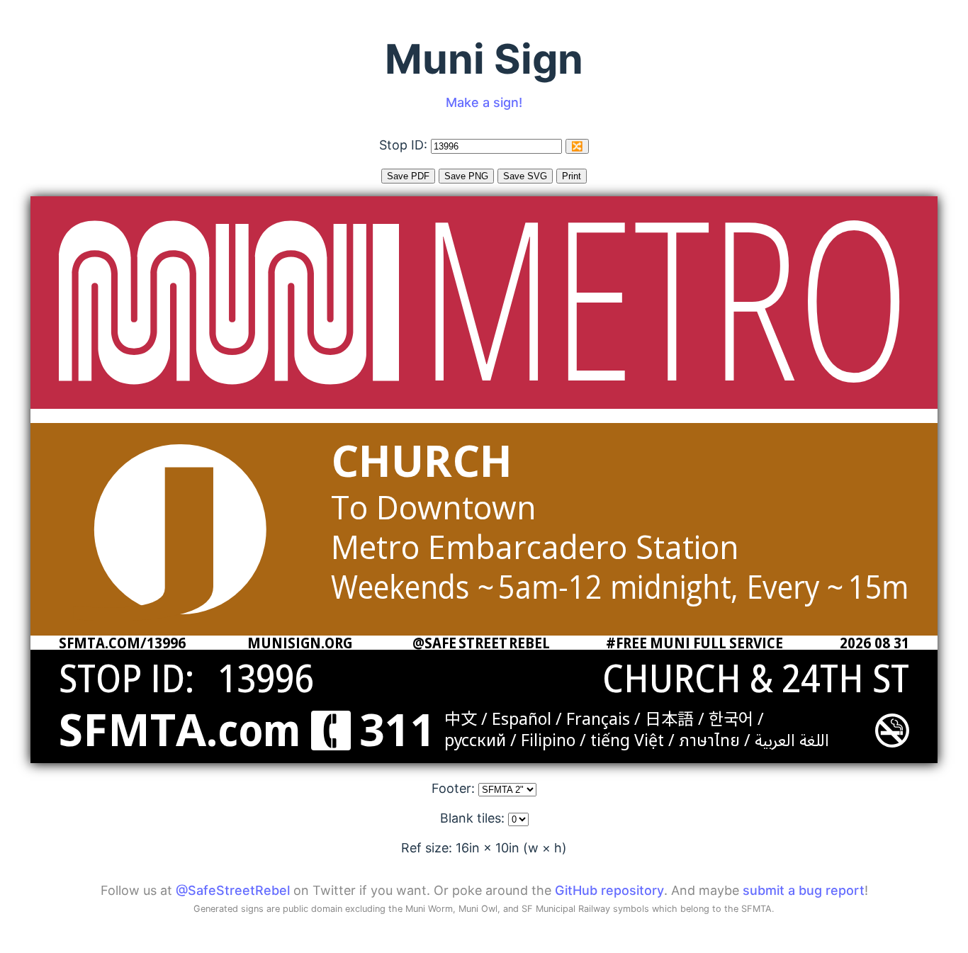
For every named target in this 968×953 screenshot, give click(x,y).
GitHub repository (609, 890)
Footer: (455, 788)
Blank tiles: (474, 818)
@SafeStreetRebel (233, 890)
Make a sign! (484, 102)
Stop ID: (405, 144)
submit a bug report (804, 890)
